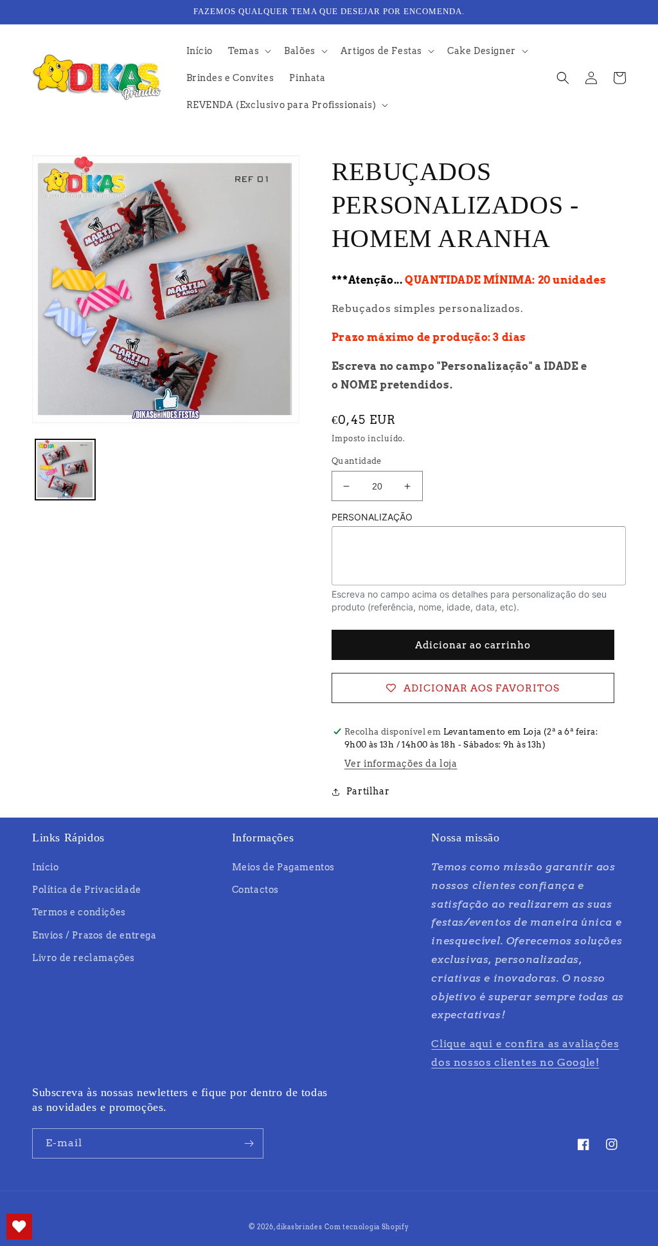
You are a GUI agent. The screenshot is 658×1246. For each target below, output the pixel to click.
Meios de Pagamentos (283, 867)
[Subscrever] (249, 1143)
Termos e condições (79, 912)
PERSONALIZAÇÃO (372, 516)
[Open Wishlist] (19, 1227)
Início (45, 867)
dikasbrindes (299, 1227)
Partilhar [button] (367, 791)
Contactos (255, 889)
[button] (248, 50)
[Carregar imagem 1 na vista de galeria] (65, 469)
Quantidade (357, 461)
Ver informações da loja (401, 763)
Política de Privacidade (86, 889)
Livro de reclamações (83, 958)
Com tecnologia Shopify (367, 1227)
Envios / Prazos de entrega (94, 935)
